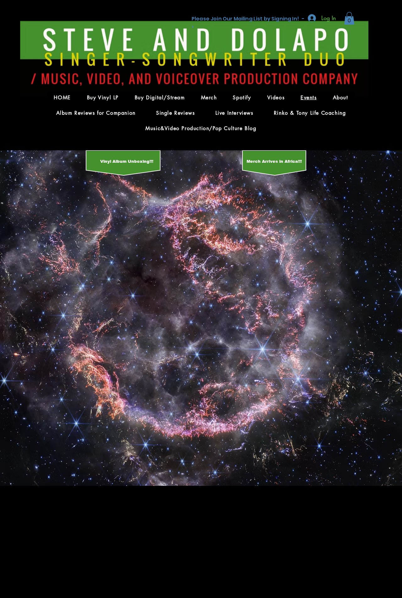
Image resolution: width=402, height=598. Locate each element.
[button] (349, 18)
